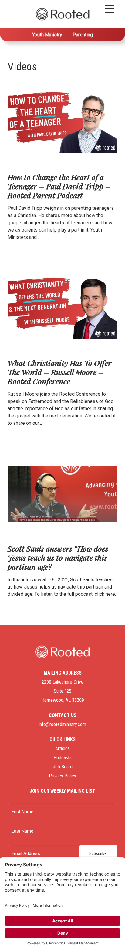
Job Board (63, 767)
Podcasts (62, 757)
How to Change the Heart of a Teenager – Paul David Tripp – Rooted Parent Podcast (59, 186)
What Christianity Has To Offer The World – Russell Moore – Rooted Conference (59, 372)
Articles (62, 748)
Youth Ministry (47, 35)
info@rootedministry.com (62, 724)
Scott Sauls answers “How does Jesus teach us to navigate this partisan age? (58, 557)
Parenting (83, 35)
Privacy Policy (62, 776)
